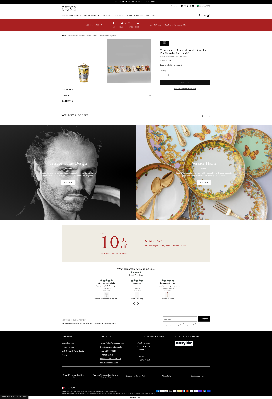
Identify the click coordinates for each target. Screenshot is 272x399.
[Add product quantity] (168, 75)
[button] (134, 303)
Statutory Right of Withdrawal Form (112, 343)
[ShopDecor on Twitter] (190, 6)
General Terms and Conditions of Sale (74, 376)
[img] (136, 272)
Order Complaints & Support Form (112, 347)
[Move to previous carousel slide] (203, 116)
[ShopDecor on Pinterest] (187, 6)
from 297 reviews (136, 275)
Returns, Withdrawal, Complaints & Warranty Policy (105, 376)
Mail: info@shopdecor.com (109, 362)
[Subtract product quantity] (162, 75)
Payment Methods (68, 347)
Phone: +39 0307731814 (108, 351)
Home (64, 35)
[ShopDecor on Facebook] (182, 6)
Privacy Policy (167, 376)
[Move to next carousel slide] (208, 116)
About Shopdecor (68, 343)
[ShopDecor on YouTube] (193, 6)
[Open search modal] (200, 15)
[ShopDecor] (69, 9)
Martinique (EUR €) (69, 388)
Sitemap (64, 355)
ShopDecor (77, 391)
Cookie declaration (197, 376)
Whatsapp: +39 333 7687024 (110, 359)
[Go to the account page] (205, 15)
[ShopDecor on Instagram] (185, 6)
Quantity (163, 70)
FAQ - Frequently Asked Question (73, 351)
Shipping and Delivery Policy (136, 376)
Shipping (163, 65)
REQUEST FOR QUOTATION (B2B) (185, 89)
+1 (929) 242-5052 (106, 355)
